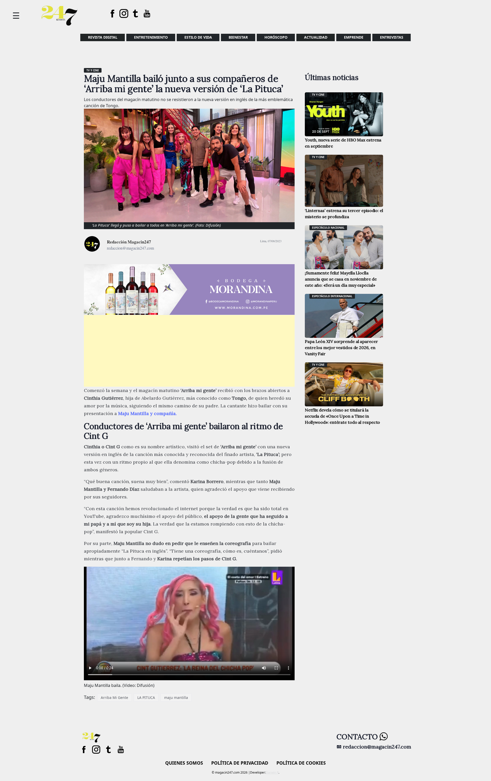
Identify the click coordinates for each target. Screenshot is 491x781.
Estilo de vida (198, 37)
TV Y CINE (92, 70)
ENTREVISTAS (391, 37)
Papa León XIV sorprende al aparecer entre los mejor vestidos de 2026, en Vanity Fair (341, 347)
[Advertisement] (189, 351)
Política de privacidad (239, 763)
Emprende (353, 37)
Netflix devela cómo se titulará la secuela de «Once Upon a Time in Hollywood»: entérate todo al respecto (342, 416)
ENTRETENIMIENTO (151, 37)
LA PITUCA (146, 697)
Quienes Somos (184, 763)
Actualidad (315, 37)
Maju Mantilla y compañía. (147, 413)
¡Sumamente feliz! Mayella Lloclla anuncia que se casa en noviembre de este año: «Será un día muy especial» (341, 279)
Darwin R (272, 772)
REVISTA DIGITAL (102, 37)
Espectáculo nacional (328, 227)
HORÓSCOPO (275, 37)
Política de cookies (301, 763)
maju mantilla (176, 697)
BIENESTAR (238, 37)
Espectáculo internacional (332, 296)
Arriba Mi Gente (114, 697)
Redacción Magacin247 (129, 242)
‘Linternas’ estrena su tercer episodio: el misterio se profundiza (344, 213)
